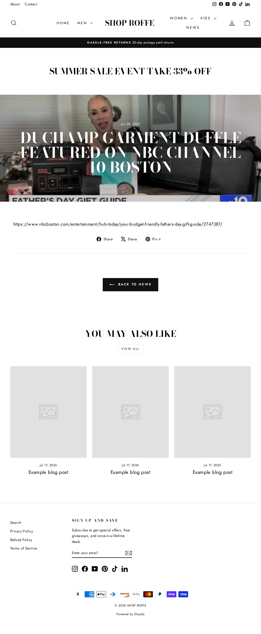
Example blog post (48, 472)
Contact (31, 4)
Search (15, 522)
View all (130, 349)
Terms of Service (23, 548)
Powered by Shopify (130, 614)
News (193, 27)
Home (63, 22)
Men (83, 22)
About (15, 4)
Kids (207, 18)
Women (179, 18)
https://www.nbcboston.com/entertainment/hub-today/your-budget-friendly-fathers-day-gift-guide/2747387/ (118, 224)
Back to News (134, 284)
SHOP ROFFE (129, 23)
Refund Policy (21, 539)
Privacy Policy (21, 531)
